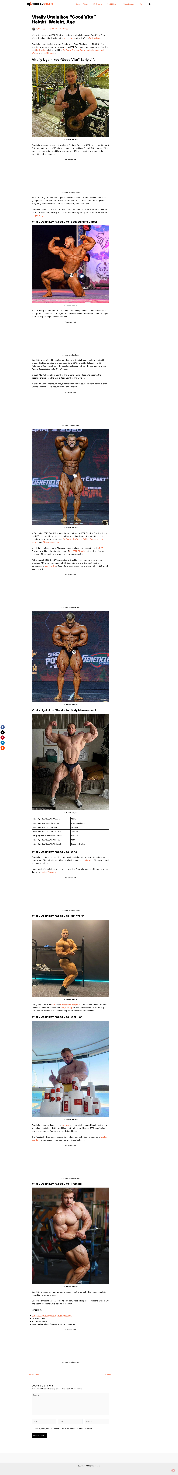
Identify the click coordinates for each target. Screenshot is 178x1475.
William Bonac (89, 539)
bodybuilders (42, 50)
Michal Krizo (69, 38)
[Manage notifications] (173, 1470)
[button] (89, 4)
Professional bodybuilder (71, 1005)
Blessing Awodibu (51, 542)
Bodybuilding (95, 38)
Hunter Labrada (93, 50)
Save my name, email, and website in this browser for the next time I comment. (63, 1429)
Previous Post (33, 1374)
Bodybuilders (64, 29)
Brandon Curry (78, 50)
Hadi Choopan (49, 53)
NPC (101, 548)
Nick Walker (77, 539)
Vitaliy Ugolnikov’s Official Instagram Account (51, 1315)
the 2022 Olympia (77, 551)
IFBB (53, 1005)
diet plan (65, 1125)
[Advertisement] (70, 177)
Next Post (109, 1374)
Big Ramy (67, 50)
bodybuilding (37, 215)
